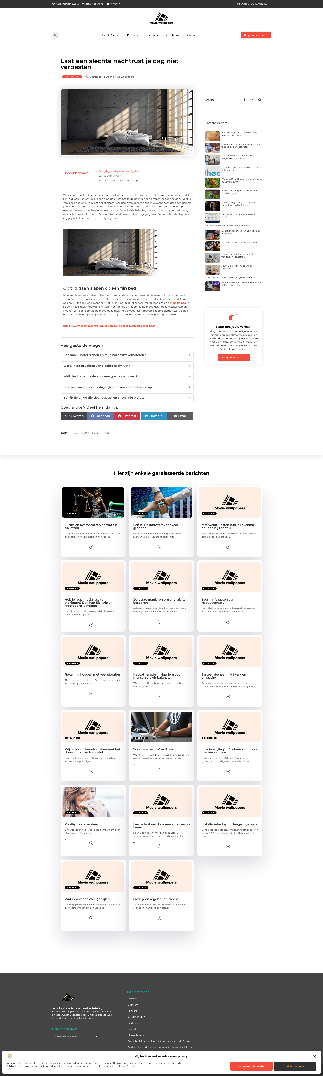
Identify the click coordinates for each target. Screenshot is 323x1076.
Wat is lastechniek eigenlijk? (87, 899)
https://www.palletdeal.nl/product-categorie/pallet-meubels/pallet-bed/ (109, 325)
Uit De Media (110, 35)
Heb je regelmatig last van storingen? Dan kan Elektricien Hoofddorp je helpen (88, 603)
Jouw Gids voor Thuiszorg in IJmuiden (236, 267)
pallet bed (179, 302)
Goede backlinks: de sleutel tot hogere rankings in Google (159, 1041)
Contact (192, 35)
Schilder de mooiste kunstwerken (239, 242)
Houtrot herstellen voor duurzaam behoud (228, 225)
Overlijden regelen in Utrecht (155, 899)
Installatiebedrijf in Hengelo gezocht (230, 824)
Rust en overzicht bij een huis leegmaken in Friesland (237, 157)
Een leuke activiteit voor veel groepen (155, 526)
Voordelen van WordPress (153, 749)
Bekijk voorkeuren (295, 1066)
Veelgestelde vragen (110, 175)
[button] (314, 1056)
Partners (132, 35)
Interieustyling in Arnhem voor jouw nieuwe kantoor (230, 750)
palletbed (107, 433)
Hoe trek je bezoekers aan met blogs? (238, 215)
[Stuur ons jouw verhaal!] (234, 316)
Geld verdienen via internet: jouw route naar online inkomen (161, 1047)
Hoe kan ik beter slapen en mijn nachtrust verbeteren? (127, 355)
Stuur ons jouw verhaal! (234, 327)
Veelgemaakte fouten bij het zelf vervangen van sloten (239, 255)
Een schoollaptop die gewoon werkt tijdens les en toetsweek (241, 145)
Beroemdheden (136, 1016)
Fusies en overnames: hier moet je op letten (91, 526)
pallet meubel (93, 433)
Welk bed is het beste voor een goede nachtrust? (127, 376)
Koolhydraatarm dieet (82, 824)
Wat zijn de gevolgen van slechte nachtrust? (127, 365)
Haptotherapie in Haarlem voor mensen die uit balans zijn (157, 676)
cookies (59, 1066)
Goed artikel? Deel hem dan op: (119, 180)
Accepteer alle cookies (251, 1066)
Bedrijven (72, 76)
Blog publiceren (136, 1035)
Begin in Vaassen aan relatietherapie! (218, 601)
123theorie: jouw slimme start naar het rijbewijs (240, 168)
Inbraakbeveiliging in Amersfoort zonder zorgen (239, 192)
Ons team (172, 35)
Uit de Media (134, 1023)
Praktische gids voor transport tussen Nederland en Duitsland (241, 203)
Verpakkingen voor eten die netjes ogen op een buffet (240, 133)
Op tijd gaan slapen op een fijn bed (119, 171)
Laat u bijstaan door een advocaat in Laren (161, 825)
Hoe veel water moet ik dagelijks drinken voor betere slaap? (127, 387)
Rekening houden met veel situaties (92, 674)
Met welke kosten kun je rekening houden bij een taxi (228, 526)
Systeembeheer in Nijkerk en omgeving (224, 676)
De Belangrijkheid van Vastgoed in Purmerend (240, 232)
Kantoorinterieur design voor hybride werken (230, 277)
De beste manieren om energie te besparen (159, 601)
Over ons (152, 35)
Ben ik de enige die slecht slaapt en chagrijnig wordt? (127, 397)
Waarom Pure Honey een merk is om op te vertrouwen (241, 180)
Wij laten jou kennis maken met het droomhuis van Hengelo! (92, 750)
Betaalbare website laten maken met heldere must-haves (241, 284)
